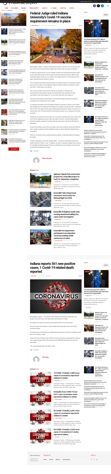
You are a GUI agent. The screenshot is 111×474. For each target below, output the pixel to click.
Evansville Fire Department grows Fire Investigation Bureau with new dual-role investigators (17, 53)
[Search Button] (108, 1)
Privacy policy (19, 1)
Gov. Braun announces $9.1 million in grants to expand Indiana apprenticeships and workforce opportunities (96, 41)
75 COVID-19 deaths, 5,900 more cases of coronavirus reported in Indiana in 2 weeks (66, 375)
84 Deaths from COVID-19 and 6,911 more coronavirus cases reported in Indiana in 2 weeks (65, 394)
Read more (89, 57)
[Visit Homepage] (19, 3)
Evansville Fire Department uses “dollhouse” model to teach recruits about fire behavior (17, 122)
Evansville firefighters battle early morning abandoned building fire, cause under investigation (17, 71)
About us (13, 1)
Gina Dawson (58, 200)
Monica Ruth (58, 181)
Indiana (23, 8)
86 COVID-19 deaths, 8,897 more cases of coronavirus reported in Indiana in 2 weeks (66, 413)
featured (36, 151)
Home (3, 1)
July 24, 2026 (66, 181)
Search (86, 12)
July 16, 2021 (42, 276)
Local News (14, 8)
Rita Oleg (33, 276)
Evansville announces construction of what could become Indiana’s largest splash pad (17, 131)
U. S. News (54, 8)
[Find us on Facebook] (94, 6)
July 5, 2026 (66, 240)
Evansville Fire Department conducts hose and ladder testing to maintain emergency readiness (17, 140)
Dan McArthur (58, 240)
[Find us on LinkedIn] (102, 6)
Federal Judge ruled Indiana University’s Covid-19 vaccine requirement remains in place (11, 20)
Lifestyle (63, 8)
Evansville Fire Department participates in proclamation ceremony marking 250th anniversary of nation (95, 155)
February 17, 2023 (65, 437)
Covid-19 (44, 8)
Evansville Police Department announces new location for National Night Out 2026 (16, 62)
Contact (8, 1)
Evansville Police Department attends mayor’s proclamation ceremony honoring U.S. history (16, 91)
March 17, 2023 (67, 399)
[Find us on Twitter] (98, 6)
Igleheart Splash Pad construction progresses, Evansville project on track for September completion (17, 41)
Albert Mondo (34, 25)
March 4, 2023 (67, 418)
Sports (71, 8)
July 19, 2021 (44, 25)
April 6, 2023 (64, 380)
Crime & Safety (34, 8)
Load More (14, 149)
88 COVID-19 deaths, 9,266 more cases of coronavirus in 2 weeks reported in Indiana (66, 432)
